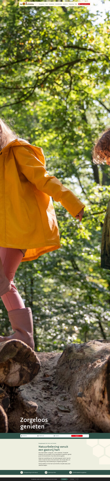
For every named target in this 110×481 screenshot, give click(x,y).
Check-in (25, 435)
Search (77, 436)
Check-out (41, 435)
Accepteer (64, 479)
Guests (57, 435)
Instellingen (72, 479)
